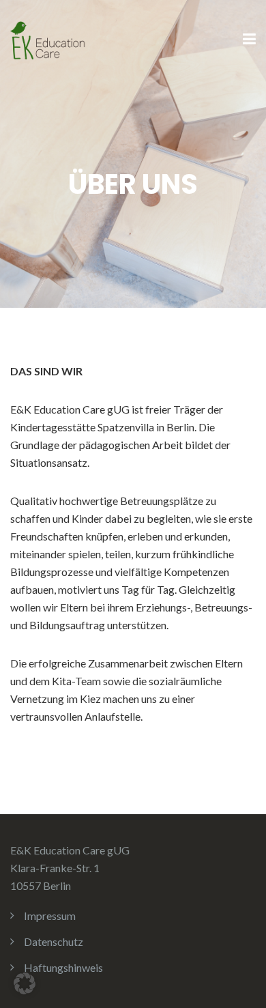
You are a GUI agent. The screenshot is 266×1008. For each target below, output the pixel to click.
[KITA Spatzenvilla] (47, 38)
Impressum (50, 915)
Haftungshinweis (63, 967)
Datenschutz (53, 941)
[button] (24, 983)
